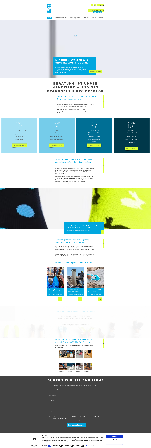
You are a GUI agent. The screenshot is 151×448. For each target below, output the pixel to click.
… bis (50, 411)
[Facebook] (92, 5)
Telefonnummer (53, 395)
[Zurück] (6, 322)
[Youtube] (103, 5)
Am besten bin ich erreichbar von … (57, 406)
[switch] (61, 446)
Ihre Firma (51, 400)
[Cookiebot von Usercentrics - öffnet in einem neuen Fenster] (34, 446)
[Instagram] (95, 5)
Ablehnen (114, 443)
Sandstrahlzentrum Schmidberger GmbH (75, 332)
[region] (63, 354)
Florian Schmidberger (76, 330)
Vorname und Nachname (55, 389)
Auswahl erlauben (114, 439)
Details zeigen (89, 445)
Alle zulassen (114, 436)
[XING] (97, 5)
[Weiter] (103, 101)
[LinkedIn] (100, 5)
